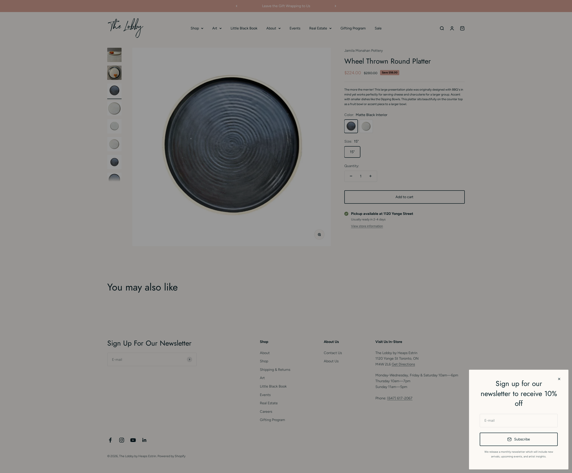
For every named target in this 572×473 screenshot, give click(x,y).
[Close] (559, 379)
